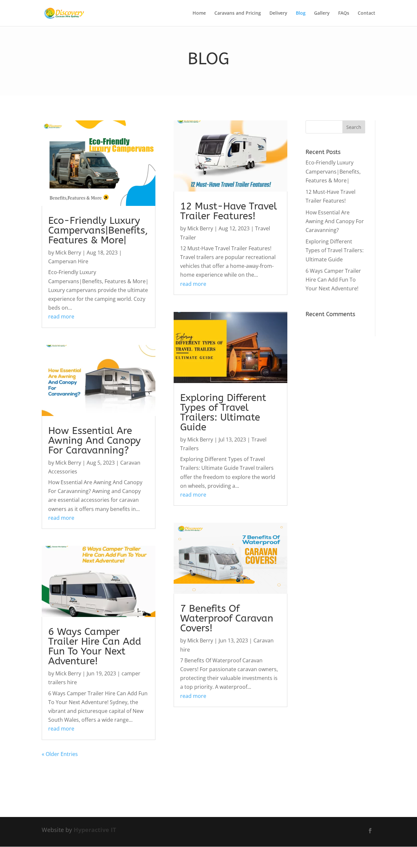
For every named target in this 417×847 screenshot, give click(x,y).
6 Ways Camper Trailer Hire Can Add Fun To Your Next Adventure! (94, 646)
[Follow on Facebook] (370, 830)
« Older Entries (60, 754)
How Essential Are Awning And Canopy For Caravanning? (94, 440)
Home (199, 13)
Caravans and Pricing (237, 13)
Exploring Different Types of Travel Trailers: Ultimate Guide (223, 412)
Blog (301, 13)
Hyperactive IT (95, 830)
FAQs (343, 13)
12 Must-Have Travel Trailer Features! (228, 211)
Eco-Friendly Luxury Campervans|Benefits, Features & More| (98, 230)
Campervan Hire (68, 261)
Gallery (322, 13)
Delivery (278, 13)
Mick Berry (68, 252)
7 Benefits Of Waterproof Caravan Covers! (226, 618)
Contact (366, 13)
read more (61, 316)
